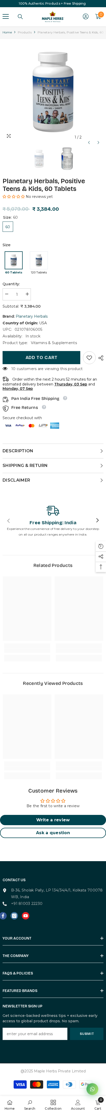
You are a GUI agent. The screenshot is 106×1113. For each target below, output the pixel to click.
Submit (87, 1034)
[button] (88, 137)
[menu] (6, 16)
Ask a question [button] (53, 832)
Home (7, 32)
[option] (53, 92)
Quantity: (11, 284)
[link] (89, 357)
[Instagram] (14, 915)
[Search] (20, 17)
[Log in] (86, 16)
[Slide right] (97, 520)
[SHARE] (99, 358)
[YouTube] (25, 915)
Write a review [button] (53, 819)
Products (25, 32)
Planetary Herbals (32, 316)
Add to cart (41, 357)
